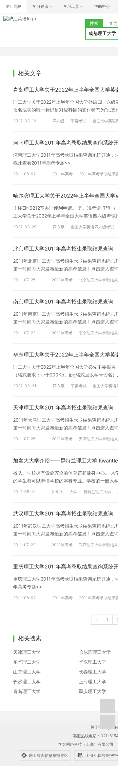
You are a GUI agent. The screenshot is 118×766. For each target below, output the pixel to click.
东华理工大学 (27, 662)
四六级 (58, 120)
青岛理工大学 (27, 691)
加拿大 (57, 491)
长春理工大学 (92, 671)
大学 (73, 491)
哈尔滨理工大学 (95, 652)
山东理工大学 (27, 671)
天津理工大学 (27, 652)
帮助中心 (102, 6)
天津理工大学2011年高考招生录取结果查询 (63, 407)
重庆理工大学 (92, 691)
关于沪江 (98, 727)
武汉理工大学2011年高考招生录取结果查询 (63, 513)
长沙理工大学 (27, 681)
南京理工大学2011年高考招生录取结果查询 (63, 301)
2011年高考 (62, 173)
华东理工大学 (92, 662)
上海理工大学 (92, 681)
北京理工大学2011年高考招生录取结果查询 (63, 248)
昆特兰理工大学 (97, 491)
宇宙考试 (78, 120)
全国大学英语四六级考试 (92, 226)
